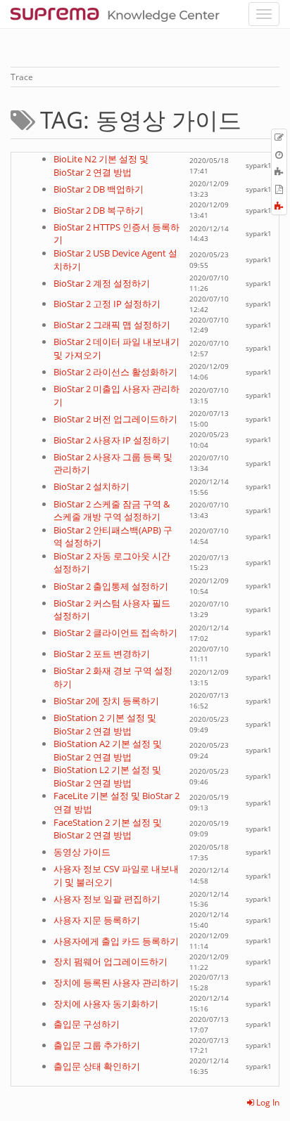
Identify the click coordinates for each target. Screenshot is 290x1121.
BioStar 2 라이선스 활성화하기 (115, 371)
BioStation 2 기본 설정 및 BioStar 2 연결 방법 (104, 724)
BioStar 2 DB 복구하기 (98, 210)
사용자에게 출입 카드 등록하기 (116, 941)
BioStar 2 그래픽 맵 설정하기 (111, 324)
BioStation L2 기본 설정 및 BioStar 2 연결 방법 (107, 776)
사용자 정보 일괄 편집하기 (106, 899)
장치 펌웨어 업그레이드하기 (110, 961)
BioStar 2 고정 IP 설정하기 (106, 303)
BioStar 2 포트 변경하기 (101, 653)
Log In (266, 1102)
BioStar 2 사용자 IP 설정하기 (111, 440)
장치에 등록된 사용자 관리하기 (116, 982)
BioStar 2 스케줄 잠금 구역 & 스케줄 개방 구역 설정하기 (111, 511)
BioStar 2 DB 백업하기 (98, 189)
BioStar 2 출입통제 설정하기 (110, 586)
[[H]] (118, 14)
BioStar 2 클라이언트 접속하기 (115, 632)
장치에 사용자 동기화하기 (105, 1003)
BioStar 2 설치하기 (91, 486)
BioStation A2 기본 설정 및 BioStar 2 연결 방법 (107, 750)
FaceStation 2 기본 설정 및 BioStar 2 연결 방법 (107, 829)
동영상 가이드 (82, 851)
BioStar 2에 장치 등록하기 (106, 700)
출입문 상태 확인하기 (96, 1066)
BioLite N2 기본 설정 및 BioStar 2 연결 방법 (101, 166)
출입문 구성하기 (86, 1024)
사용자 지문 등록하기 (96, 920)
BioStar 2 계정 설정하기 (101, 283)
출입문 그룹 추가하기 (96, 1045)
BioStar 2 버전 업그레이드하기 (115, 419)
